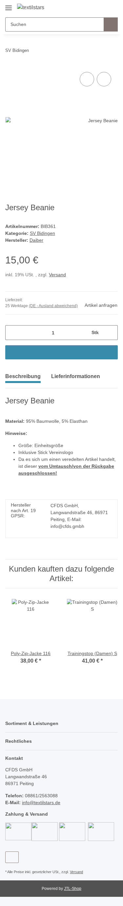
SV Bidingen (42, 233)
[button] (91, 7)
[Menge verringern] (13, 333)
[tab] (75, 379)
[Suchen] (111, 24)
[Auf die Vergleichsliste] (87, 79)
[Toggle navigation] (8, 5)
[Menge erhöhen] (110, 333)
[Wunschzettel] (101, 7)
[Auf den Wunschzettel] (104, 79)
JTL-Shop (72, 888)
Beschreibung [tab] (23, 376)
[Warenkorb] (112, 7)
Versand (57, 274)
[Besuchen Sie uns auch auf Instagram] (12, 857)
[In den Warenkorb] (61, 352)
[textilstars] (30, 7)
